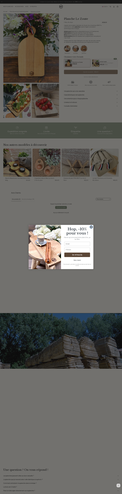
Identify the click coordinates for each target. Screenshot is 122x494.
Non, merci (77, 260)
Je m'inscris (77, 255)
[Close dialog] (91, 227)
